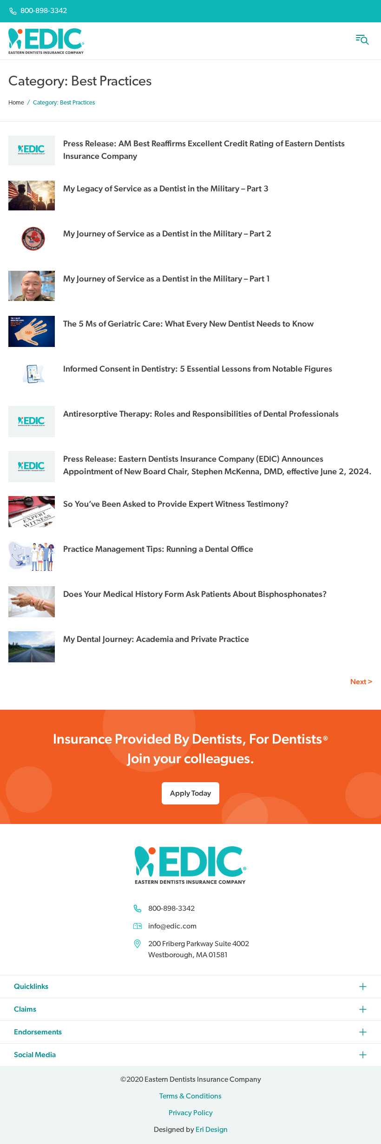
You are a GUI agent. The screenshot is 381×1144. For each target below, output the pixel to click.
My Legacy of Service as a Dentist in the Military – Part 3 (166, 188)
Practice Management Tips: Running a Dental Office (158, 549)
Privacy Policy (191, 1113)
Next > (361, 681)
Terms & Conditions (190, 1096)
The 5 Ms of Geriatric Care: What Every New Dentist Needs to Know (188, 323)
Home (16, 103)
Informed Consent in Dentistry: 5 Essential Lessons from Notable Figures (197, 368)
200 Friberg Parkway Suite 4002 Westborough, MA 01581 (198, 950)
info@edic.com (172, 926)
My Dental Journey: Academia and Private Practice (156, 639)
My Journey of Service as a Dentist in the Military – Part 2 (167, 233)
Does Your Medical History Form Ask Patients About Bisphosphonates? (195, 594)
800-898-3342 (171, 909)
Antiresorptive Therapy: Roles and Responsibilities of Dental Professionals (201, 413)
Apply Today (190, 793)
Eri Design (212, 1130)
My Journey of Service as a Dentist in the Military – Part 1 (166, 278)
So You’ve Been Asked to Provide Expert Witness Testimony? (176, 504)
